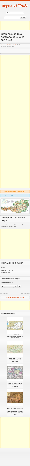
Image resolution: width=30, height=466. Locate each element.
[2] (7, 286)
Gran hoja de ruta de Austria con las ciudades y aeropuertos (15, 336)
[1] (3, 286)
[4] (15, 286)
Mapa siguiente (24, 293)
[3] (11, 286)
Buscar (23, 17)
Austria (14, 44)
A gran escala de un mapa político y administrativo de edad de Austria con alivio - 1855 (15, 384)
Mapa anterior (5, 293)
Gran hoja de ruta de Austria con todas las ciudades (15, 360)
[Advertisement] (15, 26)
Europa (10, 44)
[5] (19, 286)
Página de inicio (4, 44)
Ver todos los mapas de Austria (15, 297)
